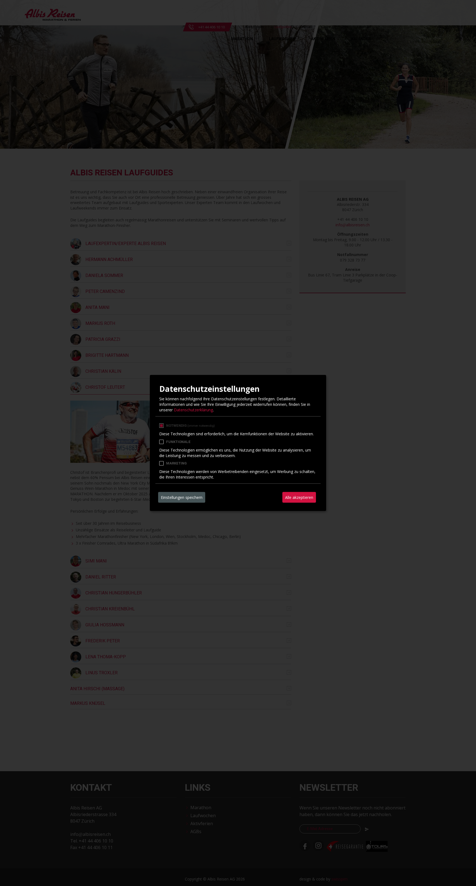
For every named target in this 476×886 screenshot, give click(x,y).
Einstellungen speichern (181, 497)
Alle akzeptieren (299, 497)
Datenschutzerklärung (193, 409)
